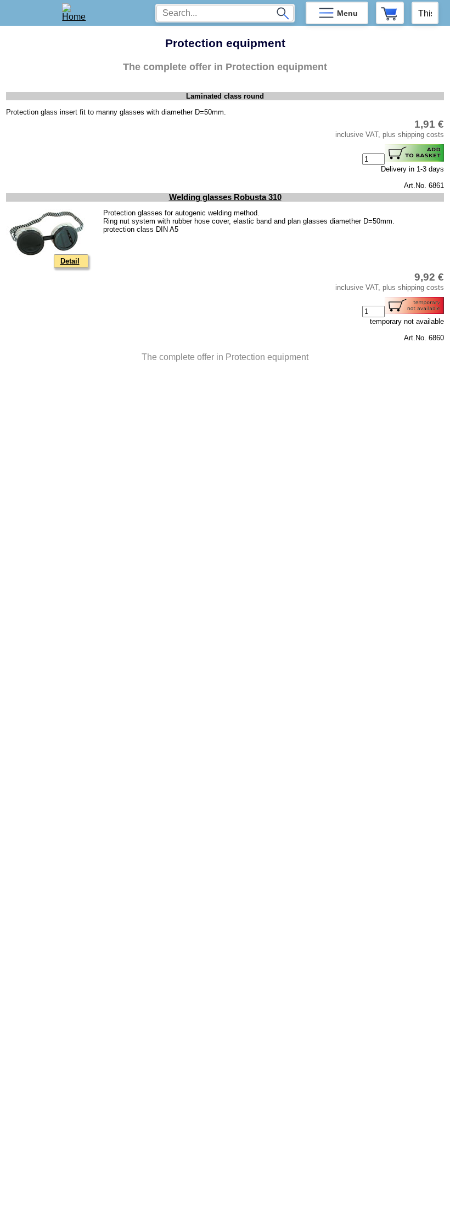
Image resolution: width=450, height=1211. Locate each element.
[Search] (282, 13)
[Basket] (390, 13)
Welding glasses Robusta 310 (225, 197)
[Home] (77, 13)
